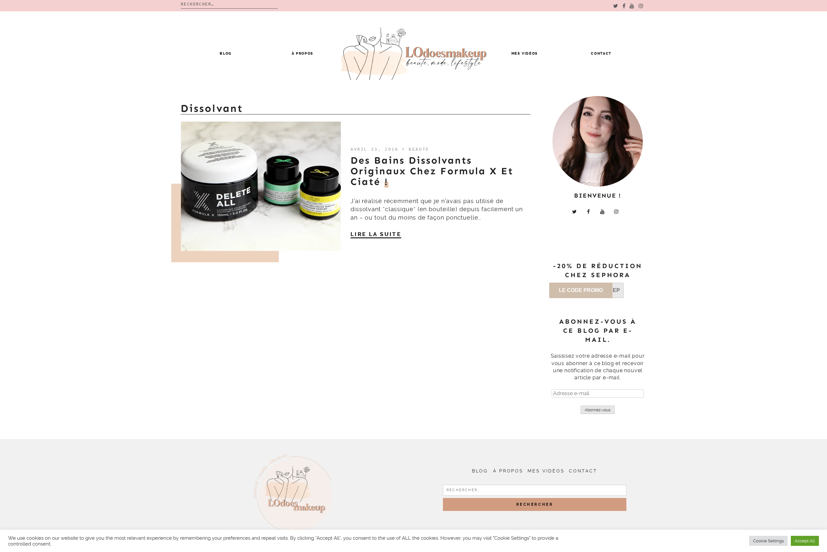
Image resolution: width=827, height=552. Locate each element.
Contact (601, 53)
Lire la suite (376, 234)
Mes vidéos (524, 53)
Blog (226, 53)
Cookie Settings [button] (768, 540)
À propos (302, 53)
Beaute (419, 149)
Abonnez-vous (598, 410)
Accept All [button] (805, 540)
